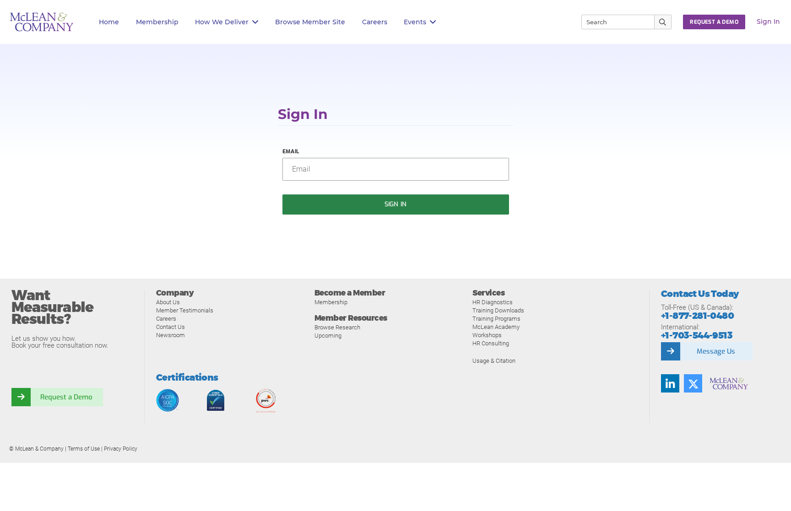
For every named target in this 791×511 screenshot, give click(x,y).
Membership (157, 22)
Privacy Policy (120, 449)
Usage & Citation (493, 360)
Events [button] (415, 22)
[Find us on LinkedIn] (670, 383)
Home (109, 22)
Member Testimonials (184, 310)
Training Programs (496, 318)
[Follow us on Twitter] (693, 383)
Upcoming (327, 335)
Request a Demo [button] (714, 22)
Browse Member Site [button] (310, 22)
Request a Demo (66, 397)
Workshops (487, 335)
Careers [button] (374, 22)
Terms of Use (84, 449)
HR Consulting (490, 343)
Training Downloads (498, 310)
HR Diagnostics (492, 302)
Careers (166, 318)
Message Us (716, 351)
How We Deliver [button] (222, 22)
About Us (168, 302)
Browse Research (337, 327)
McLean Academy (496, 326)
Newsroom (170, 335)
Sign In (768, 21)
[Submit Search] (663, 22)
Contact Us (170, 326)
